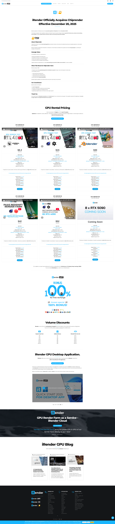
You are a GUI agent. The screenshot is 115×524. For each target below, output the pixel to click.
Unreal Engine (63, 507)
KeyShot (62, 505)
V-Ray (62, 512)
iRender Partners (50, 512)
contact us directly (59, 327)
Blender (62, 495)
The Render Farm (50, 509)
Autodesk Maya (63, 493)
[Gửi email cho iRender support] (112, 517)
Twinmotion (63, 508)
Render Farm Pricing (51, 502)
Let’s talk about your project (6, 0)
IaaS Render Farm (54, 454)
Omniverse (63, 502)
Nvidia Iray (63, 503)
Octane (62, 510)
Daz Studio (63, 499)
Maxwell (62, 500)
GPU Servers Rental (51, 495)
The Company (50, 510)
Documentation (50, 507)
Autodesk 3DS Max (64, 494)
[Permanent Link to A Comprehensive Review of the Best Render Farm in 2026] (39, 461)
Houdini (62, 498)
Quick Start (49, 504)
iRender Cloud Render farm (60, 454)
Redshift (62, 509)
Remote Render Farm (51, 497)
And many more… (64, 513)
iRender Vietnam (50, 513)
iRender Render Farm (39, 455)
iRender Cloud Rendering (37, 454)
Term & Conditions (51, 508)
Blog (48, 503)
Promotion (49, 500)
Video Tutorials (50, 505)
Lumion (62, 504)
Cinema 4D (63, 497)
